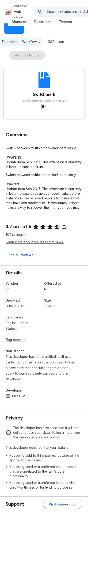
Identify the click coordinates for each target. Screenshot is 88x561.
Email (16, 396)
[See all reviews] (21, 255)
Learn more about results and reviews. (35, 242)
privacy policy (48, 437)
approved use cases (25, 460)
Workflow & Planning (32, 42)
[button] (44, 94)
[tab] (19, 22)
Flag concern (16, 340)
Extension (9, 42)
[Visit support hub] (62, 504)
